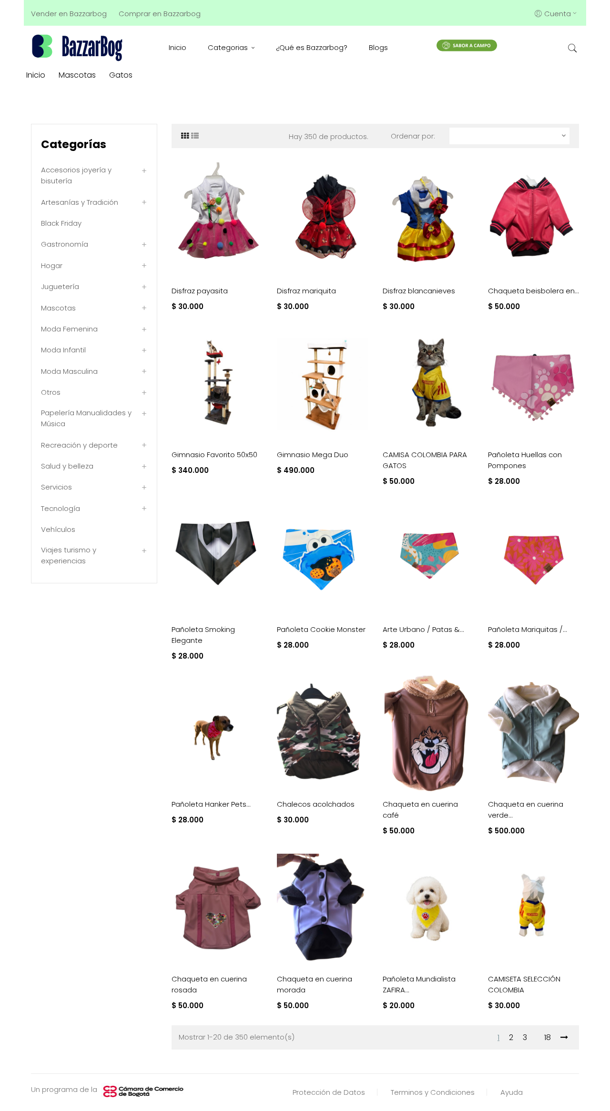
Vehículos (58, 529)
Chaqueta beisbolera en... (533, 291)
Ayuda (511, 1092)
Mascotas (58, 308)
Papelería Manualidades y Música (86, 418)
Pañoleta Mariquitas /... (527, 629)
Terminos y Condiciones (433, 1092)
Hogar (51, 265)
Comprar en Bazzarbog (160, 14)
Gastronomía (64, 244)
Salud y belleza (67, 466)
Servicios (56, 487)
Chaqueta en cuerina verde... (525, 809)
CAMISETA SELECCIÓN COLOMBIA (524, 984)
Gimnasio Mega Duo (312, 455)
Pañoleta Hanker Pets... (211, 804)
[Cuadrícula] (185, 136)
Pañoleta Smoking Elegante (203, 634)
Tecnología (60, 508)
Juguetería (60, 286)
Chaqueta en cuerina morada (314, 984)
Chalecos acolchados (316, 804)
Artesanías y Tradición (79, 202)
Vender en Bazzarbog (69, 14)
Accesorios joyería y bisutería (76, 175)
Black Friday (61, 223)
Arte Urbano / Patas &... (423, 629)
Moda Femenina (69, 329)
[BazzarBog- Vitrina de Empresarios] (79, 47)
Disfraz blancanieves (419, 291)
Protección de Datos (329, 1092)
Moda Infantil (63, 350)
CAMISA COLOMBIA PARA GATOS (425, 460)
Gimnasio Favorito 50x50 (214, 455)
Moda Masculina (69, 371)
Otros (51, 392)
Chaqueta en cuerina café (420, 809)
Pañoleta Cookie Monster (321, 629)
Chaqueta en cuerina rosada (209, 984)
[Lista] (195, 136)
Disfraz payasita (200, 291)
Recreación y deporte (79, 445)
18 (547, 1037)
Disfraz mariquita (306, 291)
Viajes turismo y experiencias (68, 555)
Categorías (73, 144)
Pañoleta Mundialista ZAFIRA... (419, 984)
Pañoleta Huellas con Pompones (525, 460)
